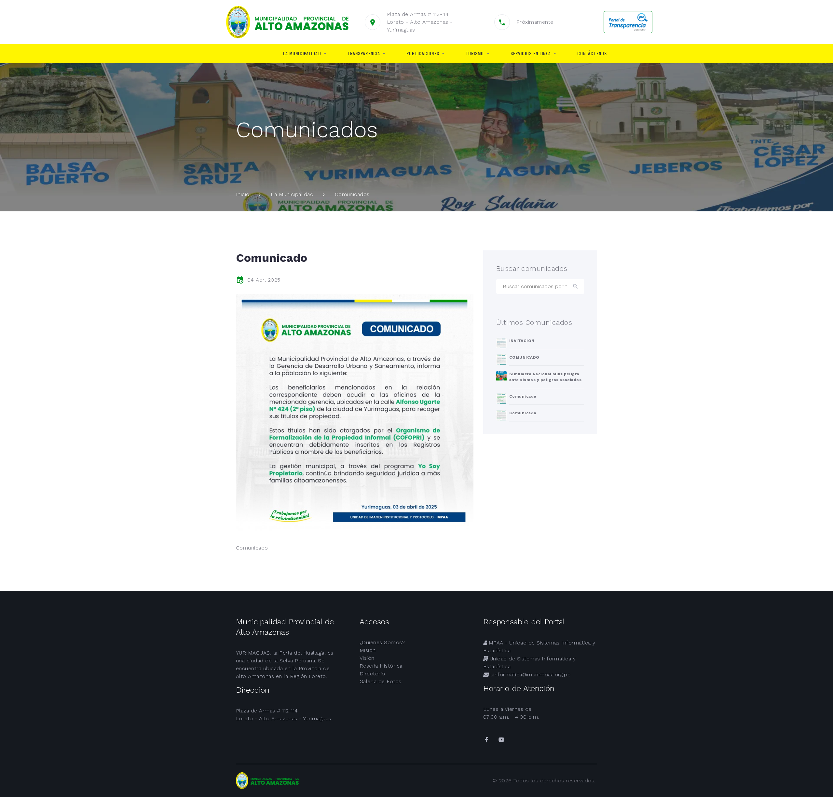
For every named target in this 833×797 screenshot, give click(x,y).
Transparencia (364, 53)
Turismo (475, 53)
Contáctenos (592, 53)
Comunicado (523, 396)
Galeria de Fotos (381, 681)
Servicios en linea (531, 53)
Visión (367, 658)
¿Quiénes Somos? (382, 642)
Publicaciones (422, 53)
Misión (368, 650)
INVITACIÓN (522, 341)
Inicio (243, 194)
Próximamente (534, 22)
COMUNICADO (524, 357)
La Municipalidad (302, 53)
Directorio (372, 674)
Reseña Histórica (381, 666)
